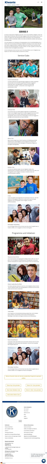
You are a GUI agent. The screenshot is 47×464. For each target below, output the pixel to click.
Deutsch (3, 463)
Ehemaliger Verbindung (13, 224)
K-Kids (9, 196)
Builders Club (11, 167)
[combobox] (3, 463)
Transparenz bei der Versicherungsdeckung (32, 438)
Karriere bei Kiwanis (27, 426)
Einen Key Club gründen (13, 385)
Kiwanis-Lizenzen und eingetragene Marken (13, 436)
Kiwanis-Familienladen (9, 438)
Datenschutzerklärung (28, 434)
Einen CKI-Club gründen (33, 385)
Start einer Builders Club (13, 390)
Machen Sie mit (27, 412)
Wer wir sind (26, 409)
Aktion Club (10, 138)
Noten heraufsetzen (13, 340)
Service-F (6, 430)
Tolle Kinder (11, 311)
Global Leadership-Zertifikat (15, 284)
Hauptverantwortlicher (13, 257)
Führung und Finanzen (9, 432)
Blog (25, 414)
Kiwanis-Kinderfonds (8, 426)
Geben (25, 416)
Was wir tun (26, 410)
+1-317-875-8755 (8, 449)
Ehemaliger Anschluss (13, 367)
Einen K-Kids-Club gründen (33, 390)
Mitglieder (26, 418)
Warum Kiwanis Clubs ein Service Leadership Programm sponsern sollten (23, 377)
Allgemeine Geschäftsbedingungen (30, 436)
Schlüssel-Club (11, 109)
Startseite (9, 4)
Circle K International (13, 79)
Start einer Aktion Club (13, 394)
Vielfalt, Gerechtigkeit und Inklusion (30, 428)
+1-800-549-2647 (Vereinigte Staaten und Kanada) (12, 448)
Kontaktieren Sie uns (9, 458)
